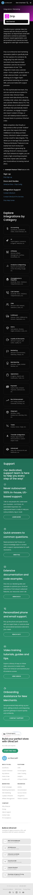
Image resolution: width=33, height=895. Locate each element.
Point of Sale (5, 776)
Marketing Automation (8, 790)
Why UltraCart (6, 806)
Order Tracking (22, 773)
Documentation (22, 790)
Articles (20, 787)
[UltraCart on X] (13, 892)
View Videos (16, 676)
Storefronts (5, 767)
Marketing (16, 9)
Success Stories (22, 793)
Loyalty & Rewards (7, 796)
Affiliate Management (8, 798)
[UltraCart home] (10, 758)
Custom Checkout (7, 770)
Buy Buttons (5, 773)
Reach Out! (16, 634)
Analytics (20, 776)
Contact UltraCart (9, 193)
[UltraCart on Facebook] (10, 892)
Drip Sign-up (8, 177)
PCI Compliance (6, 818)
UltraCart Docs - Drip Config (13, 184)
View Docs (16, 597)
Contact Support (16, 718)
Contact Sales (6, 815)
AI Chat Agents (22, 770)
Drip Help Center (9, 200)
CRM (19, 767)
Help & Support (6, 812)
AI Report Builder (22, 779)
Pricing (4, 809)
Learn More (16, 517)
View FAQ (16, 555)
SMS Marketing (6, 793)
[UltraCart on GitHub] (20, 892)
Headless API (6, 779)
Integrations (8, 9)
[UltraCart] (8, 3)
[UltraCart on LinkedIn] (16, 892)
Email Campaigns (7, 787)
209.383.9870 (22, 886)
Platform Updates (23, 798)
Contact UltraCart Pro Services (14, 197)
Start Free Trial (10, 751)
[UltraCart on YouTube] (23, 892)
